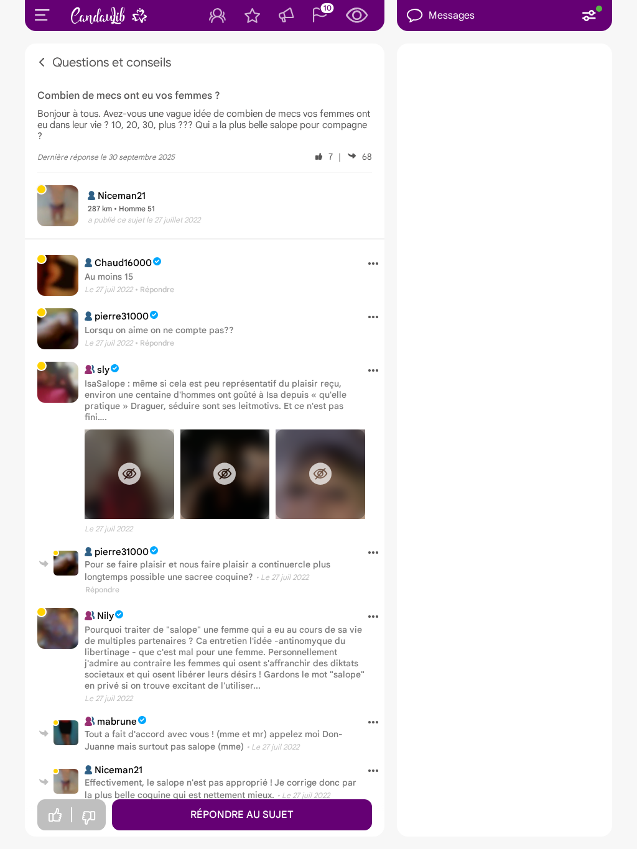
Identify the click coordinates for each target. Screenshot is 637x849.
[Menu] (42, 15)
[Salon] (286, 15)
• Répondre (154, 289)
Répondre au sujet (242, 815)
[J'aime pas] (88, 818)
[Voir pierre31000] (57, 328)
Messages (452, 15)
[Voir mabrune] (65, 732)
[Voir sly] (57, 382)
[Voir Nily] (57, 628)
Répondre (102, 589)
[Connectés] (217, 15)
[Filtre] (589, 15)
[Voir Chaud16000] (57, 275)
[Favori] (252, 15)
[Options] (368, 264)
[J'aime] (55, 815)
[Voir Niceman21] (65, 781)
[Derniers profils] (357, 15)
